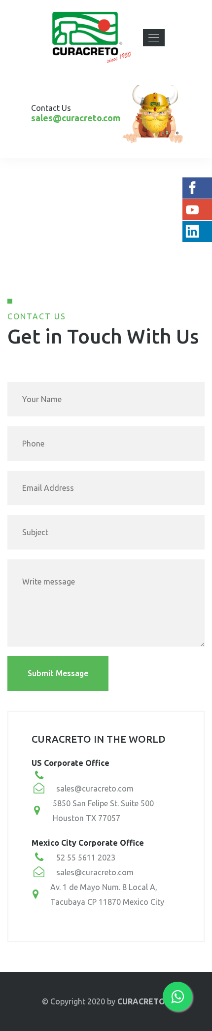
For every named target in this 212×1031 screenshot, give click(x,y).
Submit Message (58, 673)
